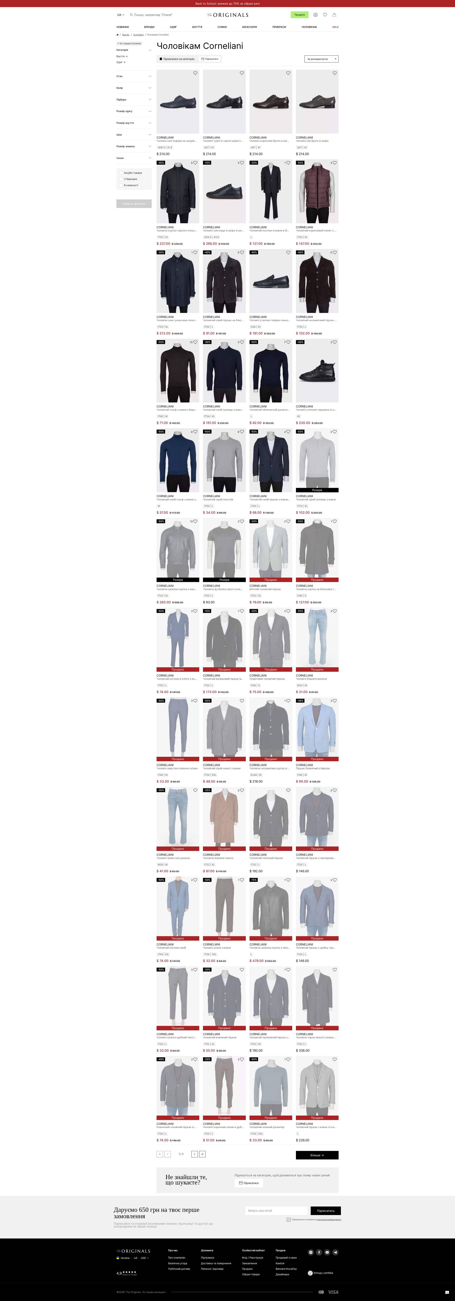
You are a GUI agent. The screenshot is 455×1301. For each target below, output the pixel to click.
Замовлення (249, 1263)
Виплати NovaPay (286, 1268)
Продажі (247, 1268)
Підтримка (207, 1257)
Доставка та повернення (216, 1263)
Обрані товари (251, 1274)
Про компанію (176, 1257)
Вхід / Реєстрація (252, 1257)
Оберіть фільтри (134, 203)
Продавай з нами (286, 1257)
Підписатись (326, 1211)
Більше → (317, 1155)
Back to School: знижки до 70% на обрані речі (228, 3)
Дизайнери (282, 1274)
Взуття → (122, 56)
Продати (300, 14)
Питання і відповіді (212, 1268)
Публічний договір (179, 1268)
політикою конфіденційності (329, 1220)
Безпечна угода (177, 1263)
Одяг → (120, 62)
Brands (125, 34)
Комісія (280, 1263)
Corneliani (138, 34)
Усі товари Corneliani (130, 43)
